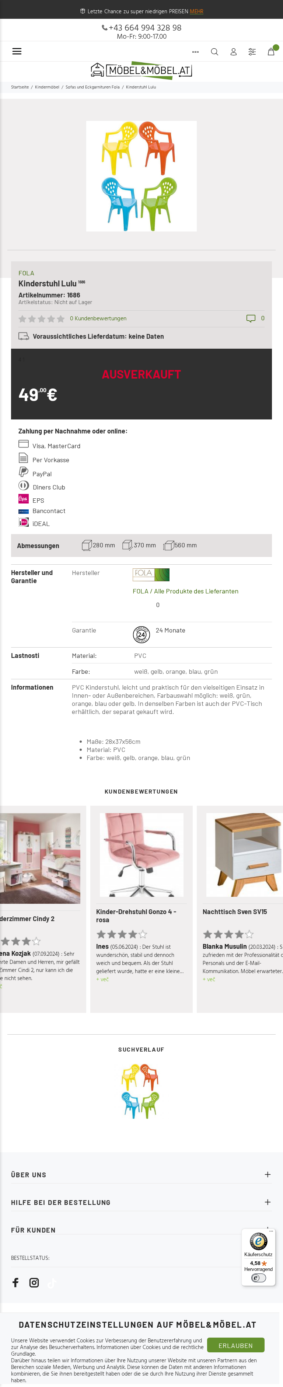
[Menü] (271, 1233)
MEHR (197, 12)
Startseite (20, 87)
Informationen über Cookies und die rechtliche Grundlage (107, 1351)
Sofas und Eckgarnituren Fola (93, 87)
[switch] (258, 1277)
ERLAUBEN (236, 1345)
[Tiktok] (52, 1283)
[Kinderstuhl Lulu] (141, 1091)
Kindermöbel (47, 87)
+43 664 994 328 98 (145, 28)
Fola (26, 273)
